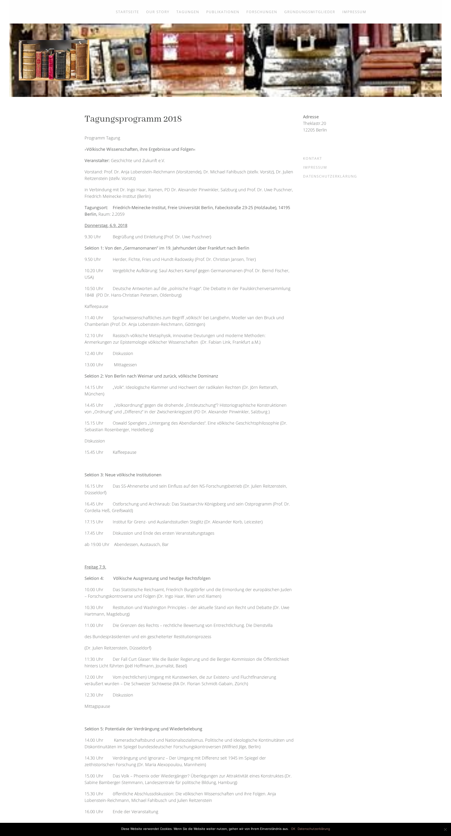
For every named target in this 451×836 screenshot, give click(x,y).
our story (157, 11)
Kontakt (312, 158)
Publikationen (222, 11)
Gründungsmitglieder (309, 11)
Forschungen (261, 11)
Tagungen (187, 11)
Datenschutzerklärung (330, 176)
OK (293, 829)
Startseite (127, 11)
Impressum (354, 11)
